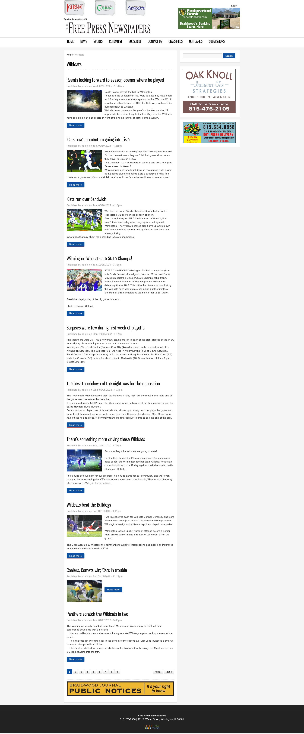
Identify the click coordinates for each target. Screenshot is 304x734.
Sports (98, 41)
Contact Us (155, 41)
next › (158, 671)
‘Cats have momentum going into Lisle (98, 139)
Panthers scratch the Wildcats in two (97, 614)
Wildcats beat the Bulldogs (89, 505)
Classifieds (176, 41)
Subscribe (135, 41)
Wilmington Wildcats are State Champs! (99, 258)
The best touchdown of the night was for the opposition (113, 383)
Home (70, 41)
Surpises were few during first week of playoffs (105, 328)
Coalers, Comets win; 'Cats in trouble (97, 570)
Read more (76, 125)
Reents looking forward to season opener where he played (115, 80)
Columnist (115, 41)
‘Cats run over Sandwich (86, 199)
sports (116, 299)
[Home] (108, 35)
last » (169, 671)
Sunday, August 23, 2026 (75, 19)
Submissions (217, 41)
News (83, 41)
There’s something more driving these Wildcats (106, 439)
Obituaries (195, 41)
